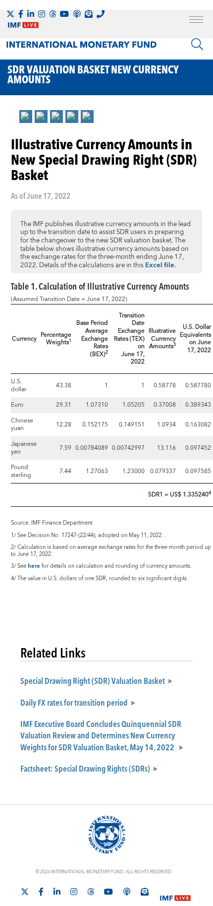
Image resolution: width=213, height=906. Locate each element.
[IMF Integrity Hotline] (101, 14)
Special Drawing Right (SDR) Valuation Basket (92, 680)
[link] (25, 116)
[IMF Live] (175, 892)
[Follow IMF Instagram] (41, 14)
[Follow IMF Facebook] (20, 14)
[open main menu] (196, 21)
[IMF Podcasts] (127, 892)
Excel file (159, 265)
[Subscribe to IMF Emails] (89, 14)
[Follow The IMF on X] (10, 14)
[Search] (197, 44)
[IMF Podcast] (77, 14)
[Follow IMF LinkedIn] (30, 14)
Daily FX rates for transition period (74, 702)
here (34, 566)
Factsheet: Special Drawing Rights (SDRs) (85, 768)
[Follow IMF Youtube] (64, 14)
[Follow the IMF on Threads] (52, 14)
